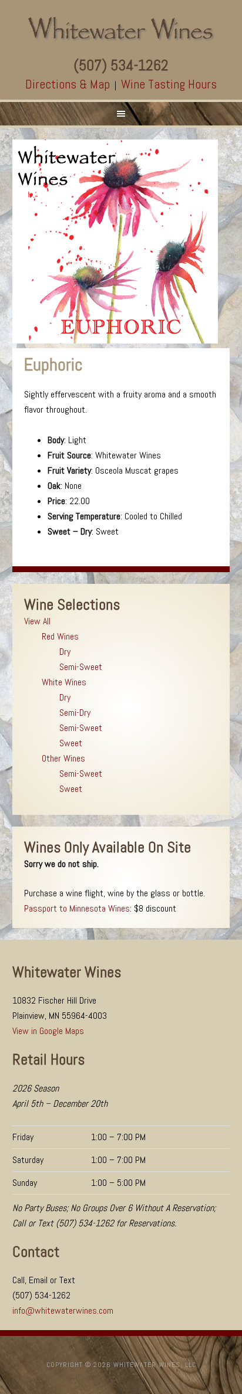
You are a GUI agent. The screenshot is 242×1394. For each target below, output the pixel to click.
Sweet (70, 743)
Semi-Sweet (80, 667)
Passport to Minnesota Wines (77, 908)
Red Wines (60, 636)
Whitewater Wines (121, 29)
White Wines (64, 682)
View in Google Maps (48, 1031)
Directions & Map (67, 84)
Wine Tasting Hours (169, 84)
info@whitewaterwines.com (62, 1310)
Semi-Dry (74, 712)
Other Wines (63, 758)
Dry (64, 651)
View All (37, 621)
